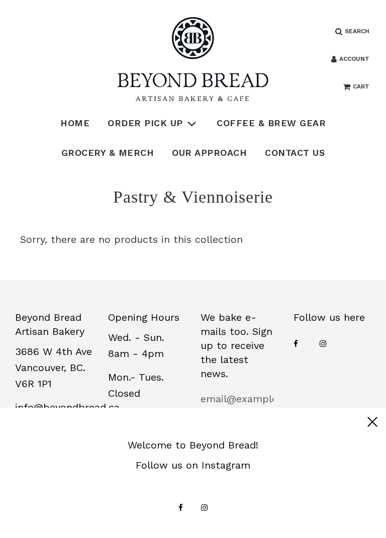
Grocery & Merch (107, 152)
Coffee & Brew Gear (271, 123)
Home (74, 123)
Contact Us (295, 152)
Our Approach (209, 152)
